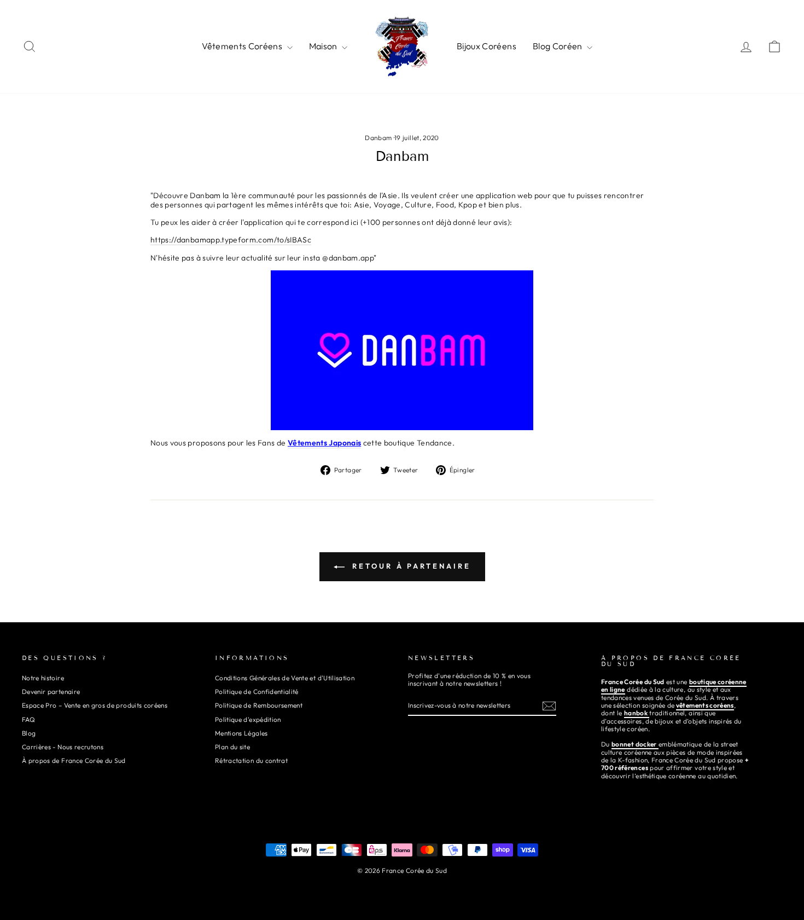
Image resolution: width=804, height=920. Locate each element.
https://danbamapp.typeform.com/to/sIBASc (230, 240)
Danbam (378, 138)
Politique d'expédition (248, 719)
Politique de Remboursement (258, 705)
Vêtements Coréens (243, 45)
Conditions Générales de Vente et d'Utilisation (284, 678)
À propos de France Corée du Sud (74, 760)
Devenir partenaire (51, 691)
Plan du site (232, 747)
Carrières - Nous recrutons (62, 747)
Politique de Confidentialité (257, 691)
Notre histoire (43, 678)
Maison (324, 45)
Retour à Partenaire (410, 566)
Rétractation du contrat (251, 760)
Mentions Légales (241, 733)
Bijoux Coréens (486, 45)
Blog (29, 733)
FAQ (28, 719)
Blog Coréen (558, 45)
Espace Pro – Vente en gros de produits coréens (94, 705)
